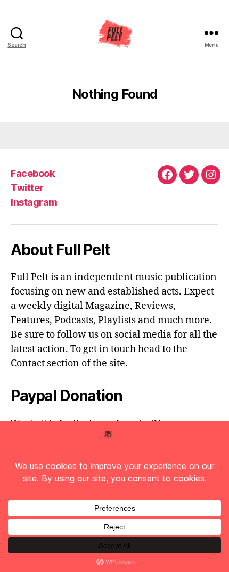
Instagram (34, 202)
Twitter (27, 187)
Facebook (32, 173)
